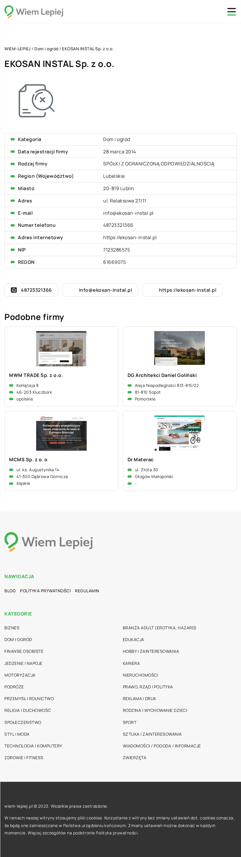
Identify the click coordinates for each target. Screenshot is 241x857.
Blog (10, 590)
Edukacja (133, 639)
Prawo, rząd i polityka (148, 687)
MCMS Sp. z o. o (28, 460)
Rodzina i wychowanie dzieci (155, 710)
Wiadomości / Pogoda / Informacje (162, 746)
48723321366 (118, 225)
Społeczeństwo (22, 722)
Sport (130, 722)
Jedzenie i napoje (23, 663)
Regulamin (87, 590)
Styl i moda (17, 734)
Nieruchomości (140, 675)
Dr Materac (141, 460)
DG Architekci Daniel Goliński (162, 375)
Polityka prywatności (45, 590)
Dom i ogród (116, 139)
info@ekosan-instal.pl (128, 213)
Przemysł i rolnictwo (29, 698)
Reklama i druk (139, 698)
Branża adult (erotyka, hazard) (160, 627)
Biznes (11, 627)
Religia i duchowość (27, 710)
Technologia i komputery (33, 746)
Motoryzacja (20, 675)
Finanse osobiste (23, 651)
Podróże (14, 687)
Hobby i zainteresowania (151, 651)
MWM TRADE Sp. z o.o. (36, 375)
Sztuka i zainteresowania (152, 734)
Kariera (131, 663)
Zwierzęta (135, 757)
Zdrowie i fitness (23, 757)
